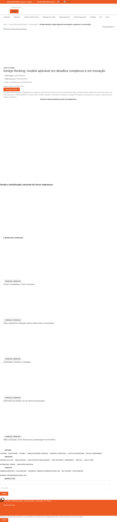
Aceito (4, 520)
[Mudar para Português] (67, 2)
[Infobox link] (17, 2)
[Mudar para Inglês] (60, 2)
